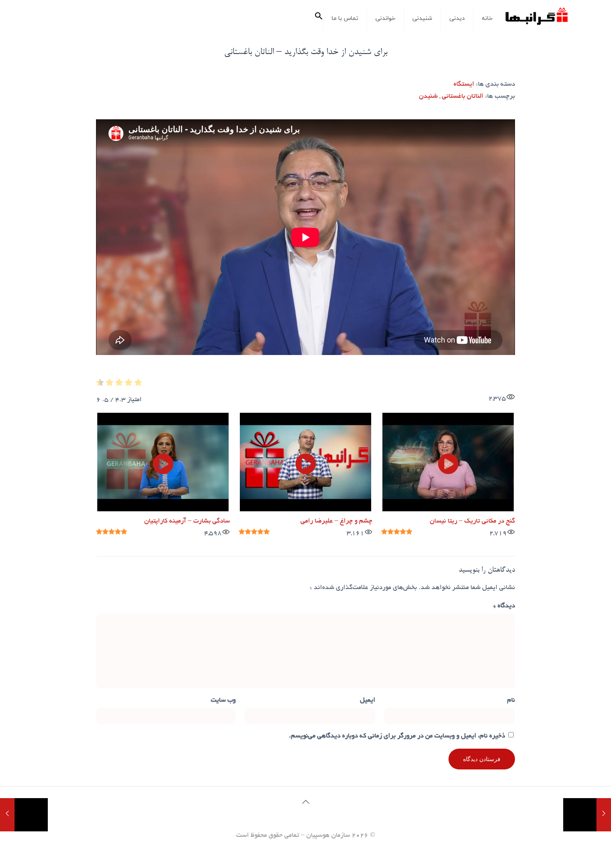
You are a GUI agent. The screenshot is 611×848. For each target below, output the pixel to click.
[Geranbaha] (536, 19)
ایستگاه (463, 84)
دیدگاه (504, 606)
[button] (319, 18)
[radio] (138, 384)
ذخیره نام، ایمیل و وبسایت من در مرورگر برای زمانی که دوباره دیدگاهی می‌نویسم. (397, 736)
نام (511, 700)
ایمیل (367, 700)
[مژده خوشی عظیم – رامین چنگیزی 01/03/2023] (24, 814)
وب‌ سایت (223, 700)
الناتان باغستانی (462, 96)
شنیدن (428, 96)
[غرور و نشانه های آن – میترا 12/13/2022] (587, 814)
